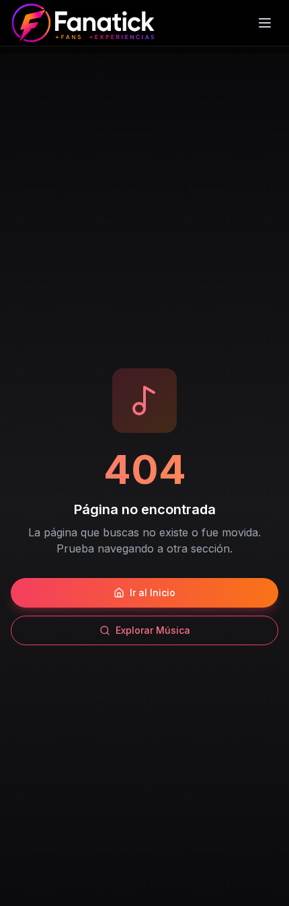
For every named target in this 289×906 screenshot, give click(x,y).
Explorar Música (153, 630)
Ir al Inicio (152, 592)
